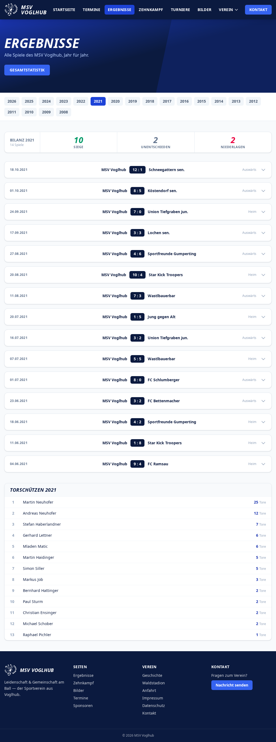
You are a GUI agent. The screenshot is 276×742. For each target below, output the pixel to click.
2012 (253, 101)
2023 (63, 101)
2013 (236, 101)
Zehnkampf (151, 9)
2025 (29, 101)
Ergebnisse (120, 9)
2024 (46, 101)
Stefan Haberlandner (42, 524)
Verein (226, 9)
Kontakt (258, 9)
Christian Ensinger (40, 612)
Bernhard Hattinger (40, 590)
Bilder (204, 9)
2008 (63, 112)
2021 (98, 101)
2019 (132, 101)
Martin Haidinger (38, 557)
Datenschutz (153, 705)
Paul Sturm (33, 601)
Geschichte (152, 675)
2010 (29, 112)
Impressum (152, 698)
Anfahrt (149, 690)
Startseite (64, 9)
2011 (12, 112)
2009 (46, 112)
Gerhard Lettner (37, 535)
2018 (150, 101)
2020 (115, 101)
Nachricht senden (232, 685)
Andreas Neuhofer (39, 513)
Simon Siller (33, 568)
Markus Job (33, 579)
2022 (81, 101)
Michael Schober (38, 623)
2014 (219, 101)
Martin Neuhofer (38, 502)
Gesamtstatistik (27, 69)
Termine (91, 9)
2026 (12, 101)
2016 (184, 101)
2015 (201, 101)
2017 (167, 101)
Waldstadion (153, 682)
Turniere (180, 9)
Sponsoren (83, 705)
